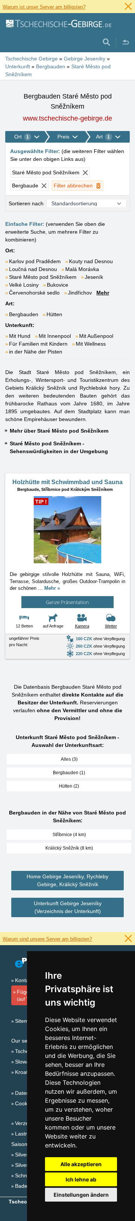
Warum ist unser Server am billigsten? (44, 7)
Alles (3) (69, 759)
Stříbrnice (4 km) (69, 834)
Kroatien (25, 1072)
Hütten (54, 314)
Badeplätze (28, 1186)
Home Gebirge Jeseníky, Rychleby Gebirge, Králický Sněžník (67, 880)
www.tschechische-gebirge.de (67, 118)
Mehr (102, 293)
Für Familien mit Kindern (38, 344)
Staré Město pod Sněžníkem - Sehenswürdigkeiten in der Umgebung (59, 447)
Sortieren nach (26, 203)
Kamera (82, 626)
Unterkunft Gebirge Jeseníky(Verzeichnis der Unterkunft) (68, 907)
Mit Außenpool (96, 336)
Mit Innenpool (55, 336)
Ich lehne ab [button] (81, 1179)
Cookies (24, 1103)
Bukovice (57, 285)
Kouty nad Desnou (91, 261)
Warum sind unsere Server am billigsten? (47, 939)
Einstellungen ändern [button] (81, 1195)
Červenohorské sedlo (34, 293)
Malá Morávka (82, 269)
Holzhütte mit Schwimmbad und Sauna (67, 482)
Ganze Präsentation (67, 602)
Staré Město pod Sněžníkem (42, 277)
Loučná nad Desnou (33, 269)
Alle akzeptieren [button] (81, 1164)
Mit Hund (19, 336)
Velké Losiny (24, 285)
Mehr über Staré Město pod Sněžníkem (59, 431)
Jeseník (94, 277)
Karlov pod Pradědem (35, 261)
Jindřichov (80, 293)
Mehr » (52, 588)
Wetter (111, 626)
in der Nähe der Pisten (35, 352)
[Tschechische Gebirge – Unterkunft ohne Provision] (58, 23)
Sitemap (24, 1021)
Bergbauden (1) (69, 772)
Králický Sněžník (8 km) (69, 848)
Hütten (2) (69, 786)
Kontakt (24, 980)
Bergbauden (23, 314)
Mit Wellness (91, 344)
